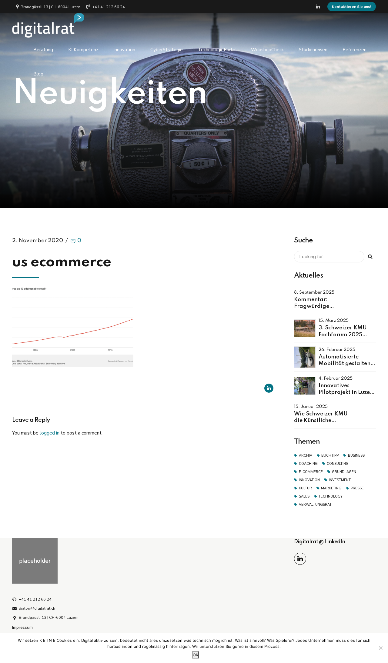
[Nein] (380, 648)
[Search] (370, 256)
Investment (340, 480)
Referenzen (354, 50)
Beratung (43, 50)
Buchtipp (330, 455)
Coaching (308, 463)
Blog (38, 74)
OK (195, 654)
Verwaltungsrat (315, 504)
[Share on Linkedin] (268, 388)
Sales (304, 496)
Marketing (331, 488)
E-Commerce (311, 472)
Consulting (338, 463)
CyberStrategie (166, 50)
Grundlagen (344, 472)
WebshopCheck (267, 50)
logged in (49, 433)
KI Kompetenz (83, 50)
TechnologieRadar (217, 50)
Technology (331, 496)
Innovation (124, 50)
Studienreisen (313, 50)
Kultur (305, 488)
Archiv (305, 455)
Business (356, 455)
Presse (357, 488)
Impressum (22, 627)
